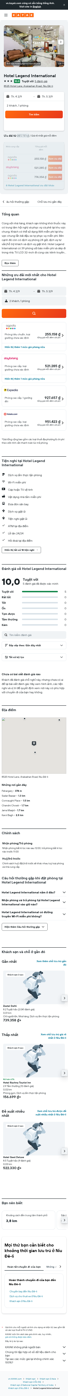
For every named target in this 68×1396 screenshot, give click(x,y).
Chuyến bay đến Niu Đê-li (23, 1291)
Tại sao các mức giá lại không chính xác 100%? (29, 1360)
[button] (64, 5)
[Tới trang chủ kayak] (23, 15)
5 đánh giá (41, 81)
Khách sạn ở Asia (48, 1378)
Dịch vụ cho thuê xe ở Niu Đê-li (26, 1296)
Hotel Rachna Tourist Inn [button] (17, 1082)
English (37, 6)
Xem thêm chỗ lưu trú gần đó (51, 963)
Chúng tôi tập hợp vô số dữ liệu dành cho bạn (30, 1353)
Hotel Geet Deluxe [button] (13, 1157)
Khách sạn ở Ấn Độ (32, 1382)
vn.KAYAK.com (15, 1378)
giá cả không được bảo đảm (18, 1337)
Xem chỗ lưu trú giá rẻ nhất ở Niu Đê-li (53, 1036)
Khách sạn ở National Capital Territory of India (31, 1385)
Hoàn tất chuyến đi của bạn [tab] (24, 1266)
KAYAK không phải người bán (22, 1347)
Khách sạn (31, 1378)
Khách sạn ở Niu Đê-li (21, 1301)
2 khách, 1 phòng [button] (17, 105)
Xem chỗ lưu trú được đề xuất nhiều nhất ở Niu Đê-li (51, 1112)
